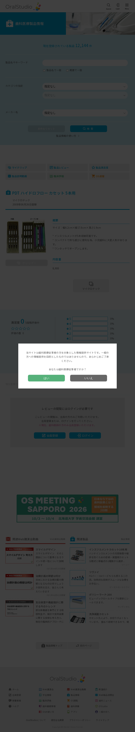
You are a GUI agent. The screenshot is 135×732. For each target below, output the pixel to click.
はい (46, 378)
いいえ (88, 378)
